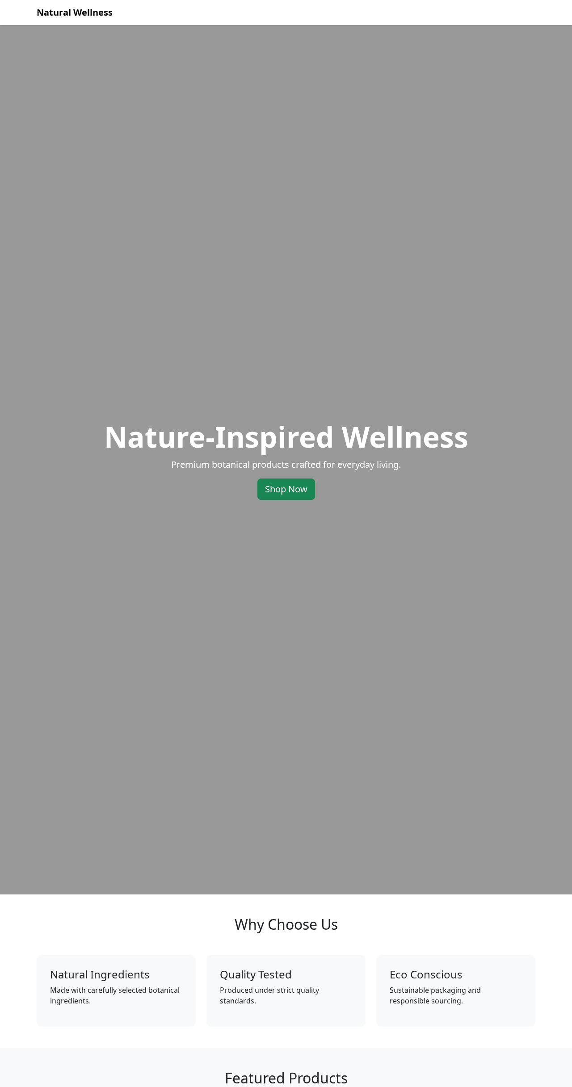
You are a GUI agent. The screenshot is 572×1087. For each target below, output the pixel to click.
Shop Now (286, 489)
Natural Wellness (75, 12)
